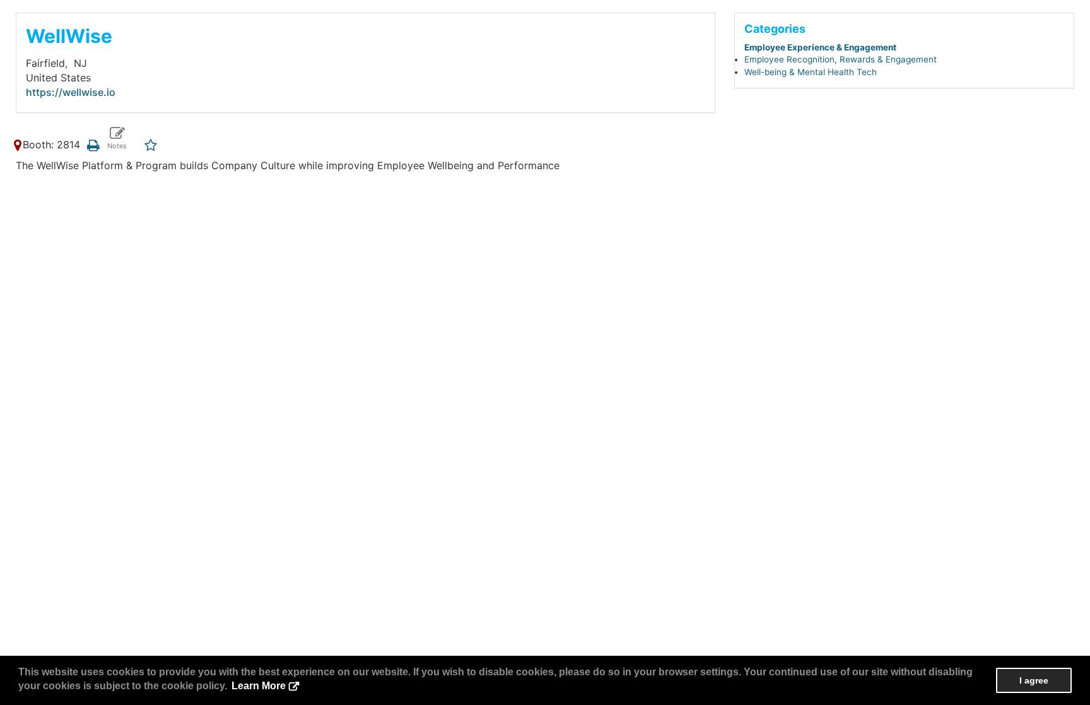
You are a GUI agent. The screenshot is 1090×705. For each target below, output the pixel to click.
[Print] (93, 144)
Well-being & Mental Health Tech (810, 72)
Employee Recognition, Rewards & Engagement (840, 59)
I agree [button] (1033, 680)
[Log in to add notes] (117, 138)
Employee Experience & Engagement (820, 47)
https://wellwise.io (70, 92)
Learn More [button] (258, 685)
